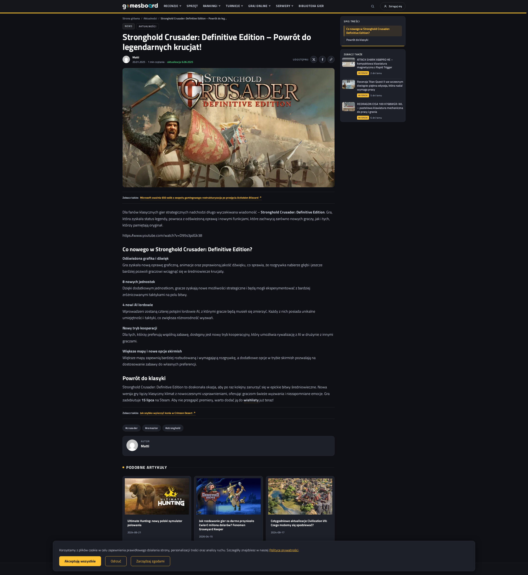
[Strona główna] (140, 6)
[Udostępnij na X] (313, 59)
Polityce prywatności (283, 550)
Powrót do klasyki (357, 40)
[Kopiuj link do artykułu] (331, 59)
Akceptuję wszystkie (80, 561)
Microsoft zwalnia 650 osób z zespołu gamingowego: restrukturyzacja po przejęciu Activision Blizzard (201, 198)
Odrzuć (116, 561)
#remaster (151, 428)
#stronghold (172, 428)
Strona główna (131, 18)
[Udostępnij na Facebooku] (322, 59)
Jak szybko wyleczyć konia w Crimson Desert (168, 413)
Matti (135, 57)
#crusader (131, 428)
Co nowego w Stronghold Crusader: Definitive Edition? (368, 31)
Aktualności (150, 18)
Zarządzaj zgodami (150, 561)
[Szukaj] (372, 6)
